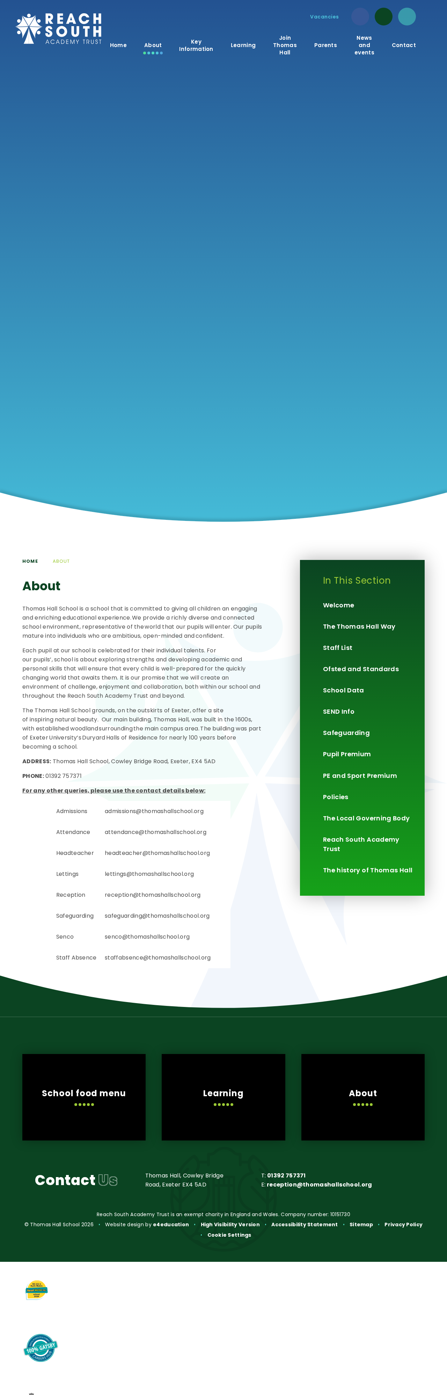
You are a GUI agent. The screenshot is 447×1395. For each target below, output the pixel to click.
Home (30, 561)
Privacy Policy (403, 1224)
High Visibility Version (230, 1224)
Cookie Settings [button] (229, 1234)
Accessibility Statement (304, 1224)
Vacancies (324, 16)
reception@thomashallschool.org (319, 1185)
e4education (171, 1224)
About (61, 561)
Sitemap (361, 1224)
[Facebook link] (360, 16)
